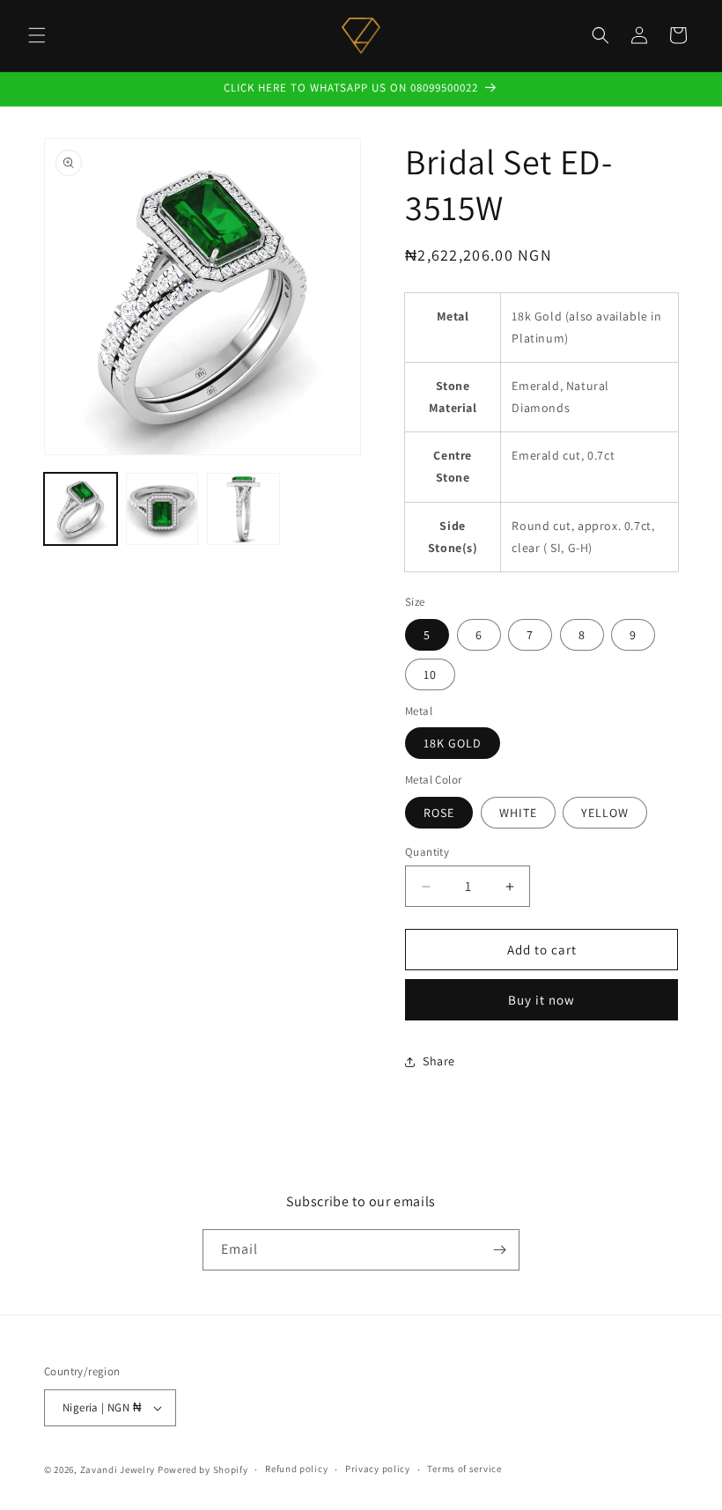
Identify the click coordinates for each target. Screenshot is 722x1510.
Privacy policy (377, 1468)
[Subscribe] (499, 1250)
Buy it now (541, 999)
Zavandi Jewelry (118, 1469)
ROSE (439, 813)
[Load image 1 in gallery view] (80, 509)
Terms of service (464, 1468)
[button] (37, 35)
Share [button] (439, 1061)
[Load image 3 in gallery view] (243, 509)
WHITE (518, 813)
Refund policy (296, 1468)
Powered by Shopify (203, 1469)
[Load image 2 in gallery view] (162, 509)
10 (430, 674)
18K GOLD (453, 743)
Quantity (427, 851)
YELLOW (605, 813)
